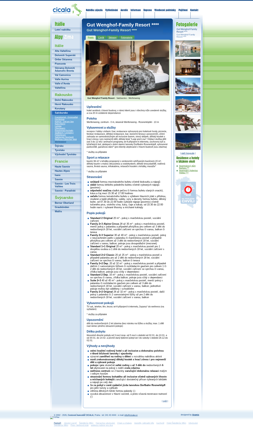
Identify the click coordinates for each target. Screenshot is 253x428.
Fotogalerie (126, 37)
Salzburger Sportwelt (64, 137)
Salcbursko (61, 112)
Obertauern (60, 128)
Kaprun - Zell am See (64, 121)
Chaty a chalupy (124, 423)
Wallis (58, 211)
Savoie (59, 179)
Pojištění (183, 7)
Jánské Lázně (70, 423)
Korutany (60, 108)
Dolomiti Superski (65, 55)
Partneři (57, 423)
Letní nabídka (62, 29)
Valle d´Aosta (62, 83)
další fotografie (187, 153)
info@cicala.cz (131, 415)
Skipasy (112, 37)
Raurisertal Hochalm (64, 130)
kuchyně (160, 423)
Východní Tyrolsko (65, 154)
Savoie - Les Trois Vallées (65, 185)
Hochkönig (59, 119)
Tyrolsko (60, 150)
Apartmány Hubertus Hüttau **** (188, 171)
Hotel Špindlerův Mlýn (176, 423)
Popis (91, 37)
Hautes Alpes (62, 170)
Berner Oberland (64, 203)
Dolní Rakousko (64, 100)
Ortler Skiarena (63, 59)
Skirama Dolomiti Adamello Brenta (65, 69)
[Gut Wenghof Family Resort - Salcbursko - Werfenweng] (127, 94)
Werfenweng (60, 141)
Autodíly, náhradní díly (144, 423)
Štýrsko (59, 146)
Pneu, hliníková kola (80, 425)
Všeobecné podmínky (165, 7)
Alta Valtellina (63, 51)
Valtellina (60, 87)
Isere (57, 175)
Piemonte (60, 63)
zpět (165, 401)
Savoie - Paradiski (65, 190)
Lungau (58, 126)
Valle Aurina (62, 79)
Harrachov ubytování (105, 423)
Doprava (147, 7)
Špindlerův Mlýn (86, 423)
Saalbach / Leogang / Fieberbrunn (64, 134)
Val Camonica (63, 75)
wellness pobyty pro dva (102, 425)
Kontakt (194, 7)
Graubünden (62, 207)
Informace (136, 7)
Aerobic (124, 7)
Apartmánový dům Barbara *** (187, 167)
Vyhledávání (111, 7)
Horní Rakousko (64, 104)
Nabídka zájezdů (94, 7)
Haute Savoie (62, 166)
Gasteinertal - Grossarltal (66, 117)
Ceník (101, 37)
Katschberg (60, 124)
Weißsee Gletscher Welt (66, 139)
